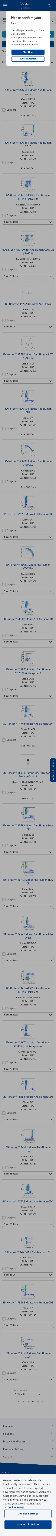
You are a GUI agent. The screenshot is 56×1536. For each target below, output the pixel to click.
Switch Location (28, 59)
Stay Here (28, 52)
